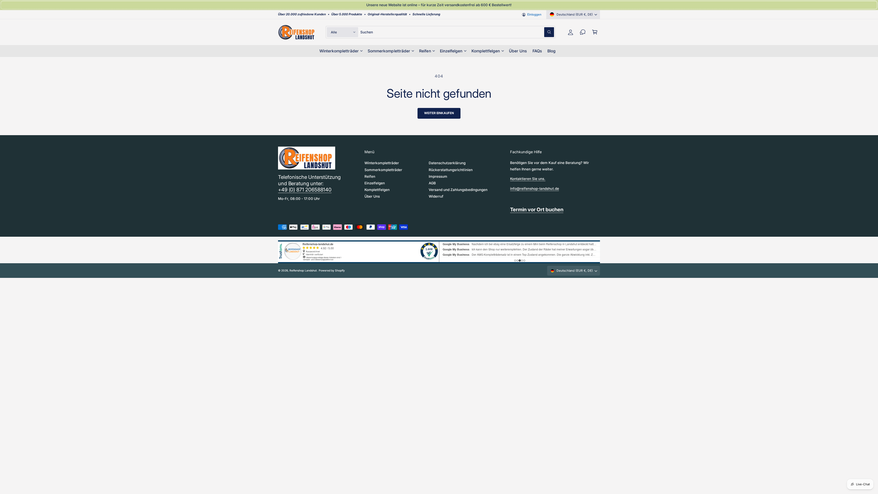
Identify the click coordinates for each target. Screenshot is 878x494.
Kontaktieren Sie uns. (527, 179)
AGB (432, 183)
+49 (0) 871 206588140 (305, 190)
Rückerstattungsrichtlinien (450, 170)
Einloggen (534, 14)
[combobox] (457, 32)
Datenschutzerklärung (447, 163)
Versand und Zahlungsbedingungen (458, 190)
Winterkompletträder (339, 50)
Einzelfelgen (451, 50)
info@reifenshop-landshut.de (534, 188)
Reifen (425, 50)
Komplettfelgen (485, 50)
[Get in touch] (583, 32)
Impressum (438, 176)
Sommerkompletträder (389, 50)
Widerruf (436, 196)
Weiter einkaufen (439, 113)
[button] (595, 32)
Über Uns (372, 196)
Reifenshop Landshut (302, 270)
